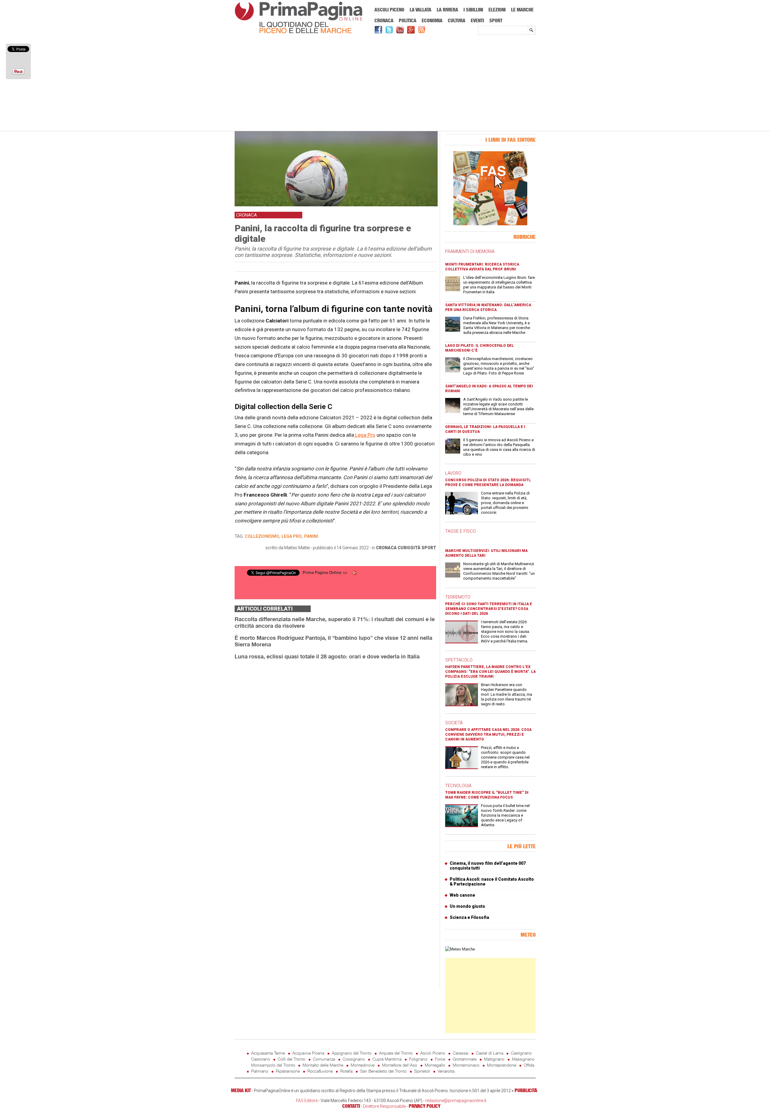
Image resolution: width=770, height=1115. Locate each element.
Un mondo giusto (467, 906)
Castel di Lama (489, 1052)
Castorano (260, 1058)
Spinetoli (422, 1070)
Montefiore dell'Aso (399, 1064)
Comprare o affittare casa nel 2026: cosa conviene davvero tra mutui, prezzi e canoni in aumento (488, 734)
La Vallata (420, 10)
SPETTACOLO (459, 660)
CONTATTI (351, 1106)
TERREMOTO (457, 597)
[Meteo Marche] (460, 949)
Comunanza (324, 1058)
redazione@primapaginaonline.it (455, 1100)
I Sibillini (473, 10)
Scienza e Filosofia (469, 917)
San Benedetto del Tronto (383, 1070)
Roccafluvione (320, 1070)
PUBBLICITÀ (526, 1090)
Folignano (418, 1058)
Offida (529, 1064)
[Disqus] (335, 740)
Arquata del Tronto (396, 1052)
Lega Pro (364, 435)
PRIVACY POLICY (424, 1106)
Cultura (456, 20)
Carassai (460, 1052)
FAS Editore (307, 1100)
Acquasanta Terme (268, 1052)
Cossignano (354, 1058)
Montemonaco (466, 1064)
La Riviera (447, 10)
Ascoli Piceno (389, 10)
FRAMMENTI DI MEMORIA (469, 251)
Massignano (523, 1058)
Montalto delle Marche (323, 1064)
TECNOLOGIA (458, 785)
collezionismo (262, 536)
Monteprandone (501, 1064)
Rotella (346, 1070)
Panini (311, 536)
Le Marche (522, 10)
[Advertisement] (385, 83)
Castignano (521, 1052)
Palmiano (259, 1070)
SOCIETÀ (454, 722)
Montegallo (435, 1064)
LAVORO (453, 473)
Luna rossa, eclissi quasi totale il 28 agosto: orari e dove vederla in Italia (327, 656)
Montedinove (362, 1064)
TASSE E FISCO (460, 531)
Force (440, 1058)
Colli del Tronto (291, 1058)
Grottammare (464, 1058)
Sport (495, 20)
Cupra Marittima (387, 1058)
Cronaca (383, 20)
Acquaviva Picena (308, 1052)
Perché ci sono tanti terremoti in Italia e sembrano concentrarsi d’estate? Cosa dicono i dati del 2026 (488, 609)
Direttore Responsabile (384, 1106)
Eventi (477, 20)
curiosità (409, 547)
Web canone (462, 895)
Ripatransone (288, 1070)
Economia (432, 20)
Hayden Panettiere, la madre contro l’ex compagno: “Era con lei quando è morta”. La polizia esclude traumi (490, 672)
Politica (407, 20)
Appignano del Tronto (351, 1052)
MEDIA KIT (241, 1090)
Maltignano (494, 1058)
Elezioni (497, 10)
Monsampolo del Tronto (273, 1064)
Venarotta (446, 1070)
